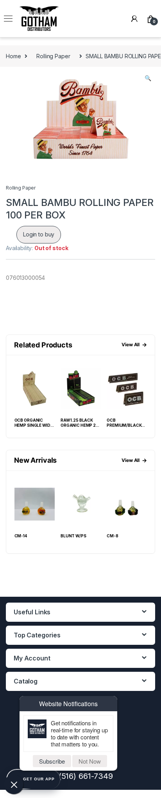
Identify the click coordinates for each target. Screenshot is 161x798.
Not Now (90, 761)
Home (13, 56)
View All (134, 344)
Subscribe (52, 761)
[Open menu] (8, 19)
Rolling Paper (53, 56)
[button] (148, 78)
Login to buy (38, 234)
